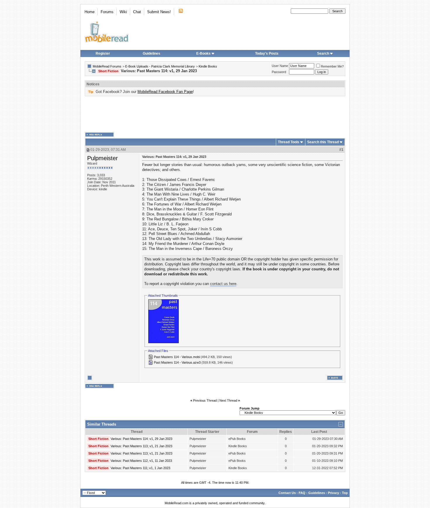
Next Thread (228, 400)
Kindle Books (208, 66)
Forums (107, 12)
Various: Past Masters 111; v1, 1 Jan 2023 (140, 468)
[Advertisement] (215, 114)
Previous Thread (205, 400)
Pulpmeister (102, 158)
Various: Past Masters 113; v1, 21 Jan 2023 (141, 446)
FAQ (302, 493)
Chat (137, 12)
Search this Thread (323, 142)
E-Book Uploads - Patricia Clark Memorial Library (160, 66)
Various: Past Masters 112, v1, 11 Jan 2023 (141, 460)
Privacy (333, 493)
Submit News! (159, 12)
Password (279, 72)
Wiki (123, 12)
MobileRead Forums (107, 66)
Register (103, 53)
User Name (280, 66)
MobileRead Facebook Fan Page (165, 91)
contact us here (223, 283)
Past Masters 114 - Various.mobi (177, 357)
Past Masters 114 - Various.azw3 (177, 362)
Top (345, 493)
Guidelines (151, 53)
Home (89, 12)
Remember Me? (332, 66)
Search (323, 53)
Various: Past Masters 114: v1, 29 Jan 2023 (141, 438)
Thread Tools (288, 142)
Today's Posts (266, 53)
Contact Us (287, 493)
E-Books (203, 53)
